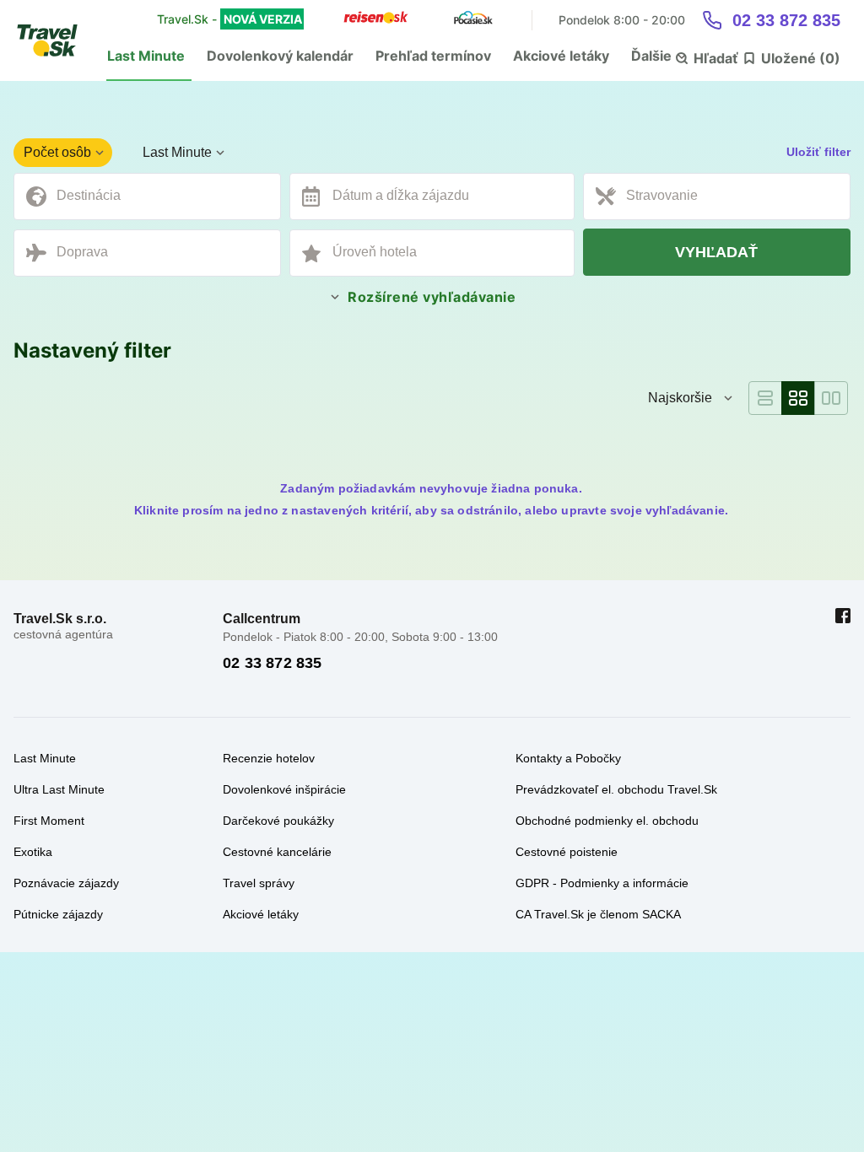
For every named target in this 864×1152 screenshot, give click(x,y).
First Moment (49, 820)
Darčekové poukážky (278, 820)
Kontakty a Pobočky (568, 758)
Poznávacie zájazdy (66, 883)
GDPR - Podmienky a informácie (602, 883)
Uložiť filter (818, 152)
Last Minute (146, 55)
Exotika (33, 852)
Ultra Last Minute (59, 789)
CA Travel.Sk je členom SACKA (598, 914)
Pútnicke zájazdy (58, 914)
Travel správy (258, 883)
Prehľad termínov (433, 55)
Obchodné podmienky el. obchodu (607, 820)
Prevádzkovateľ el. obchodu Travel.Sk (616, 789)
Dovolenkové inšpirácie (284, 789)
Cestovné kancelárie (277, 852)
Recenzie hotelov (269, 758)
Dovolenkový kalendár (280, 55)
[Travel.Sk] (56, 40)
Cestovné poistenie (567, 852)
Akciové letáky (561, 55)
